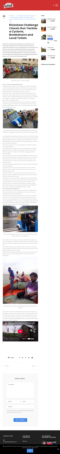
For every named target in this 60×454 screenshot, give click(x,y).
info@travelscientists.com (10, 442)
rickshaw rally (29, 19)
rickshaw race (22, 19)
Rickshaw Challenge (23, 15)
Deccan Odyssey (51, 27)
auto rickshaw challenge (17, 17)
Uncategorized (31, 15)
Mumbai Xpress (51, 19)
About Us (25, 441)
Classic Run (30, 17)
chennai (25, 17)
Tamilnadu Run (51, 56)
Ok (30, 450)
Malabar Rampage (50, 36)
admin (12, 15)
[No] (58, 449)
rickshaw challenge (13, 19)
